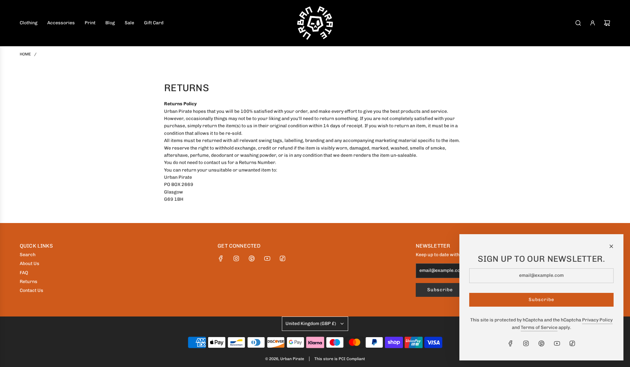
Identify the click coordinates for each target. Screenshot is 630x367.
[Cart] (607, 23)
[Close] (611, 246)
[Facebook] (221, 258)
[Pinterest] (251, 258)
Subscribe (440, 290)
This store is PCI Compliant (339, 359)
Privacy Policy (597, 320)
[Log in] (592, 23)
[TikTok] (282, 258)
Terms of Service (539, 327)
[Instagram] (236, 258)
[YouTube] (267, 258)
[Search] (578, 23)
